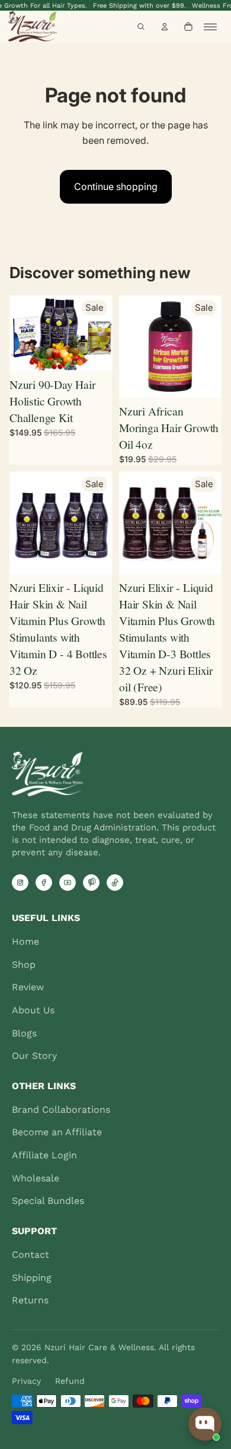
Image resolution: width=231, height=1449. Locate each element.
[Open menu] (213, 26)
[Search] (140, 26)
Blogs (24, 1033)
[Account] (164, 26)
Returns (30, 1300)
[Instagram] (20, 882)
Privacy (26, 1381)
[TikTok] (115, 882)
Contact (30, 1254)
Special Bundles (48, 1200)
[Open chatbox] (205, 1424)
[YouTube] (67, 882)
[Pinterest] (91, 882)
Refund (70, 1381)
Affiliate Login (44, 1155)
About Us (33, 1010)
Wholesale (35, 1178)
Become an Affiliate (57, 1132)
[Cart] (188, 26)
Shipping (32, 1277)
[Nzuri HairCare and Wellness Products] (43, 27)
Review (28, 987)
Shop (24, 964)
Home (25, 941)
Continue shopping (116, 186)
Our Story (34, 1055)
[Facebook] (44, 882)
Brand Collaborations (61, 1109)
